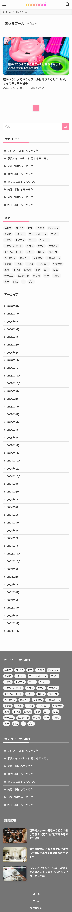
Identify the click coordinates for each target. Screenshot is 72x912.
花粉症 (56, 275)
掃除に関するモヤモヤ (20, 174)
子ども (19, 263)
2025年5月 (13, 422)
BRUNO (19, 228)
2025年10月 (14, 383)
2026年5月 (13, 329)
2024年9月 (13, 484)
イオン (7, 240)
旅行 (46, 269)
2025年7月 (13, 407)
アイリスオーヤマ (38, 234)
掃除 (37, 269)
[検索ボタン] (67, 4)
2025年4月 (13, 430)
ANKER (7, 228)
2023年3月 (13, 615)
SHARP (7, 234)
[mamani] (36, 4)
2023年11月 (14, 554)
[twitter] (33, 894)
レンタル (37, 257)
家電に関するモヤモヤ (20, 166)
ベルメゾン (10, 257)
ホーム (36, 900)
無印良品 (8, 275)
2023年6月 (13, 592)
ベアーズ (53, 251)
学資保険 (57, 263)
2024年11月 (14, 468)
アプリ (54, 234)
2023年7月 (13, 584)
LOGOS (40, 228)
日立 (55, 269)
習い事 (36, 275)
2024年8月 (13, 492)
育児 (46, 275)
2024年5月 (13, 515)
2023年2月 (13, 623)
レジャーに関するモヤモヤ (22, 150)
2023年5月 (13, 600)
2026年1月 (13, 360)
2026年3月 (13, 345)
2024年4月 (13, 523)
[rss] (38, 894)
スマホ (41, 245)
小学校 (16, 269)
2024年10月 (14, 476)
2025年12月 (14, 368)
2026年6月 (13, 321)
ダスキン (53, 245)
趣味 (15, 281)
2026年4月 (13, 337)
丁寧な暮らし (53, 257)
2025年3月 (13, 437)
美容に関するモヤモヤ (20, 189)
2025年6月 (13, 414)
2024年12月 (14, 461)
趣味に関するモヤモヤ (20, 205)
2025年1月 (13, 453)
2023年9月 (13, 569)
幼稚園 (27, 269)
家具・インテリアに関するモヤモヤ (28, 158)
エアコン (20, 240)
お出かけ (20, 234)
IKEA (30, 228)
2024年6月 (13, 507)
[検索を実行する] (65, 126)
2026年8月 (13, 306)
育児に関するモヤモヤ (20, 197)
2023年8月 (13, 577)
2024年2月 (13, 538)
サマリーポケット (13, 245)
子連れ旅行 (43, 263)
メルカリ (24, 257)
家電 (6, 269)
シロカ (30, 245)
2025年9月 (13, 391)
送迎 (31, 281)
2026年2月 (13, 352)
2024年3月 (13, 530)
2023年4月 (13, 608)
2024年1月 (13, 546)
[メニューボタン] (4, 4)
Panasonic (53, 228)
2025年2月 (13, 445)
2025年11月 (14, 376)
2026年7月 (13, 314)
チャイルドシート (13, 251)
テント (30, 251)
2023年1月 (13, 631)
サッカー (44, 240)
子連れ (30, 263)
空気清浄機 (23, 275)
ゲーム (32, 240)
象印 (6, 281)
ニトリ (41, 251)
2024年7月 (13, 499)
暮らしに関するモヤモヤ (21, 181)
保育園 (7, 263)
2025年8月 (13, 399)
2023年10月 (14, 561)
